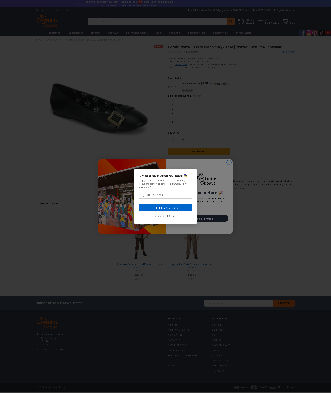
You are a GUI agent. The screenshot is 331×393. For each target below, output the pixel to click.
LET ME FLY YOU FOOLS (165, 207)
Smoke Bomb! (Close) (165, 216)
